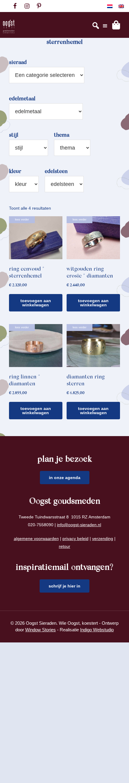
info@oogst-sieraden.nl (79, 524)
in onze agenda (64, 477)
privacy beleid (75, 538)
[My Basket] (116, 25)
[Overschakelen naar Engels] (121, 6)
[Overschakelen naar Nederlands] (110, 6)
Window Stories (40, 629)
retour (64, 546)
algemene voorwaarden (36, 538)
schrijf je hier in (64, 586)
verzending (102, 538)
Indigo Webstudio (97, 629)
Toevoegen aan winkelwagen (35, 302)
